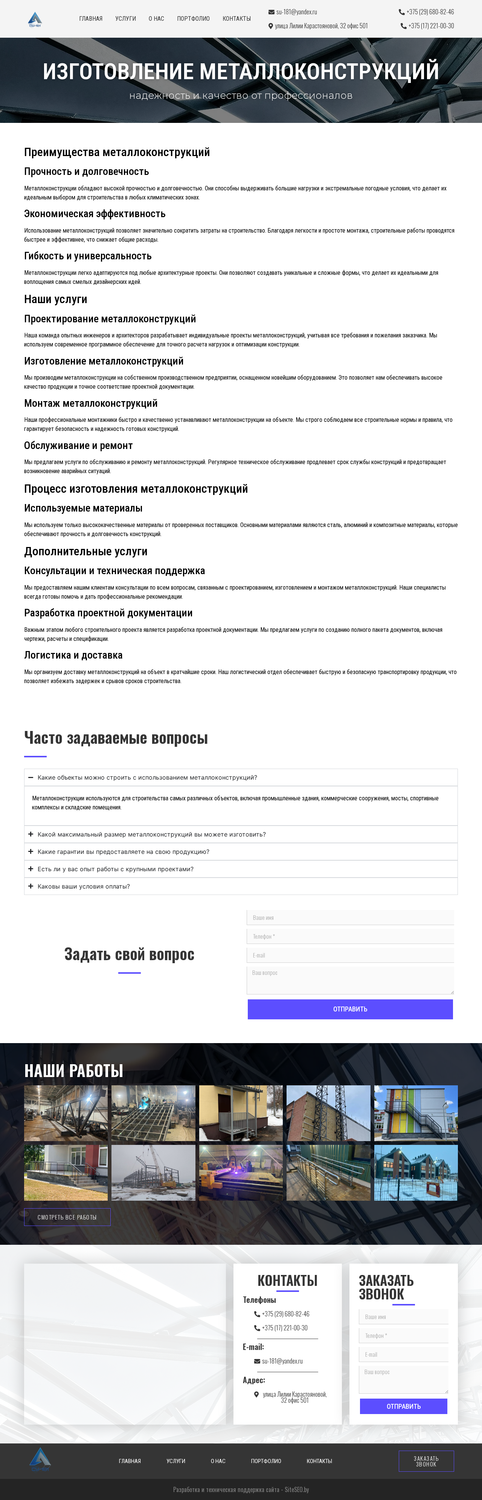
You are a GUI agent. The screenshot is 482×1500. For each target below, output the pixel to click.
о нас (156, 18)
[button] (291, 1397)
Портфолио (193, 18)
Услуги (125, 18)
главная (90, 18)
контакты (237, 18)
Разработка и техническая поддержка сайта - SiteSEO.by (241, 1489)
